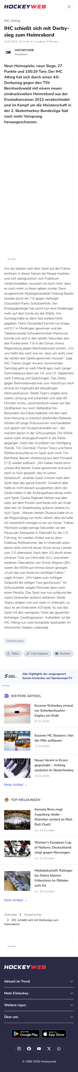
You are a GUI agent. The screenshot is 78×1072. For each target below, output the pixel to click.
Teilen (15, 654)
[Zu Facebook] (29, 1049)
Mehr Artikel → (15, 784)
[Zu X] (49, 1049)
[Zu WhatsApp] (59, 1049)
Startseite (10, 915)
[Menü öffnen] (69, 6)
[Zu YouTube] (39, 1049)
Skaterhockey (33, 915)
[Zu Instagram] (19, 1049)
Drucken (65, 654)
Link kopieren (39, 654)
